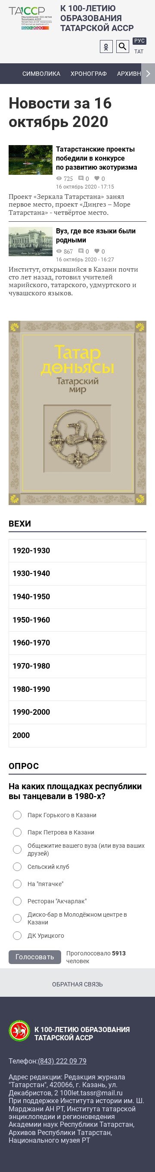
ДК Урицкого (46, 935)
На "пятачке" (45, 884)
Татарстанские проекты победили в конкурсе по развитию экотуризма (96, 158)
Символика (41, 73)
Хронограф (89, 73)
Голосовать (35, 957)
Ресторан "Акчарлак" (57, 901)
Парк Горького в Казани (62, 815)
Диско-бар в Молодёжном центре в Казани (77, 918)
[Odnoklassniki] (106, 46)
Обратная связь (77, 984)
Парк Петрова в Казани (61, 832)
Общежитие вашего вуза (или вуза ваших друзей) (86, 849)
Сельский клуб (48, 866)
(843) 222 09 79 (62, 1061)
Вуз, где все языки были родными (96, 235)
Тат (138, 52)
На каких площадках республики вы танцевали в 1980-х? (75, 791)
